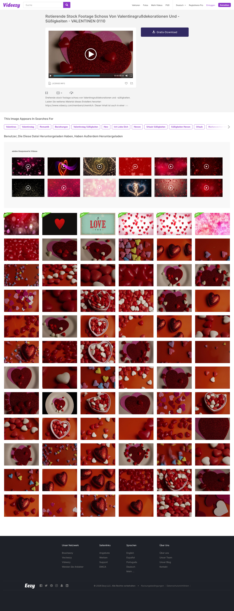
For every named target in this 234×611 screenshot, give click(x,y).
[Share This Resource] (132, 83)
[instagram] (56, 585)
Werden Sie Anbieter (72, 566)
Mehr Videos (156, 5)
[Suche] (66, 5)
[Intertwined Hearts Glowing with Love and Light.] (135, 188)
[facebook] (41, 585)
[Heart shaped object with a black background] (64, 167)
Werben (103, 557)
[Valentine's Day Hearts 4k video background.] (135, 167)
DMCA (102, 566)
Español (130, 557)
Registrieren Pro (196, 5)
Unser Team (166, 557)
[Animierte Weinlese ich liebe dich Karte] (97, 224)
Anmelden (224, 5)
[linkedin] (67, 585)
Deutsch (130, 566)
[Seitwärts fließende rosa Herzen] (212, 224)
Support (103, 562)
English (130, 553)
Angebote (104, 553)
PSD (168, 5)
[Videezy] (11, 5)
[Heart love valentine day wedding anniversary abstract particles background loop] (206, 167)
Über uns (164, 553)
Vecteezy (67, 557)
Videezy (66, 562)
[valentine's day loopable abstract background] (64, 188)
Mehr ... (130, 571)
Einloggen (210, 5)
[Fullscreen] (131, 75)
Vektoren (136, 5)
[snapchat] (61, 585)
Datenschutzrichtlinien (178, 585)
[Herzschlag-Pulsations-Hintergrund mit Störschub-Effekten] (59, 224)
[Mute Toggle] (126, 75)
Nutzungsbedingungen (152, 585)
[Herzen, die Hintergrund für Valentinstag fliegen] (136, 224)
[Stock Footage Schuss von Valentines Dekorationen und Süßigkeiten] (136, 275)
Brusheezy (67, 553)
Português (131, 562)
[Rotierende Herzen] (21, 224)
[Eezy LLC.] (30, 586)
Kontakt (163, 566)
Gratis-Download (167, 32)
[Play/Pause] (50, 75)
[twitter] (46, 585)
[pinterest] (51, 585)
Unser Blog (165, 562)
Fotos (145, 5)
